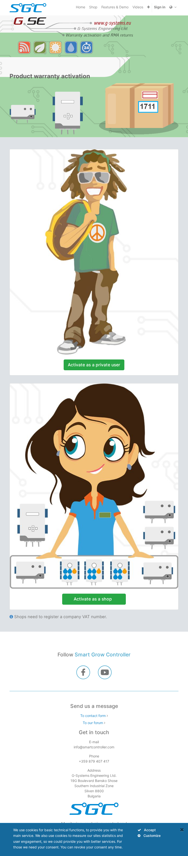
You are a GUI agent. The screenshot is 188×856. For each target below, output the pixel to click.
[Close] (182, 829)
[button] (148, 7)
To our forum (93, 723)
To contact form (93, 716)
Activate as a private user (94, 364)
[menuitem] (80, 7)
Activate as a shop (94, 598)
